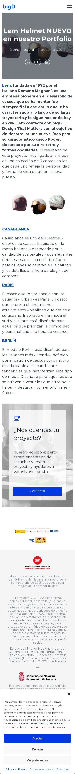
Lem (6, 85)
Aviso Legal (63, 768)
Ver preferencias (37, 760)
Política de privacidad (41, 768)
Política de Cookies (16, 768)
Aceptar (37, 738)
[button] (69, 694)
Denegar (37, 749)
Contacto (37, 491)
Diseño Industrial (22, 50)
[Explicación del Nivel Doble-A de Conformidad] (37, 542)
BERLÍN (9, 340)
